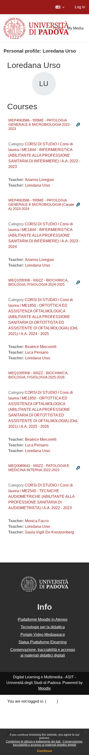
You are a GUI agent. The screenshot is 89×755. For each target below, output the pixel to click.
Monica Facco (37, 521)
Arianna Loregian (39, 180)
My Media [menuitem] (75, 28)
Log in (80, 7)
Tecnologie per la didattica (43, 627)
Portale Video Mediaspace (42, 635)
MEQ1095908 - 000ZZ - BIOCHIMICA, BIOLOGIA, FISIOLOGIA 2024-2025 (38, 282)
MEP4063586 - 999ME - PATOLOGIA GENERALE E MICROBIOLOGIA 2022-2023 (39, 124)
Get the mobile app (23, 720)
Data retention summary (27, 708)
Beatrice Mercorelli (40, 347)
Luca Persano (36, 352)
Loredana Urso (37, 185)
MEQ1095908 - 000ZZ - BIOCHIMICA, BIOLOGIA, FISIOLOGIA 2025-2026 (38, 375)
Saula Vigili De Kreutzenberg (49, 532)
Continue (44, 751)
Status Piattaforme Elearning (43, 642)
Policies (14, 714)
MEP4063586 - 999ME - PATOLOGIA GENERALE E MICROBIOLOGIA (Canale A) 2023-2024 (41, 204)
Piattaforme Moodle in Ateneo (42, 619)
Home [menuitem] (58, 28)
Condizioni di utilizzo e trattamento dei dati (33, 741)
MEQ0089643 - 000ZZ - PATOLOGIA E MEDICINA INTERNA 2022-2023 (38, 468)
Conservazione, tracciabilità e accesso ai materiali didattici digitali (48, 743)
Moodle (44, 688)
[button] (60, 7)
